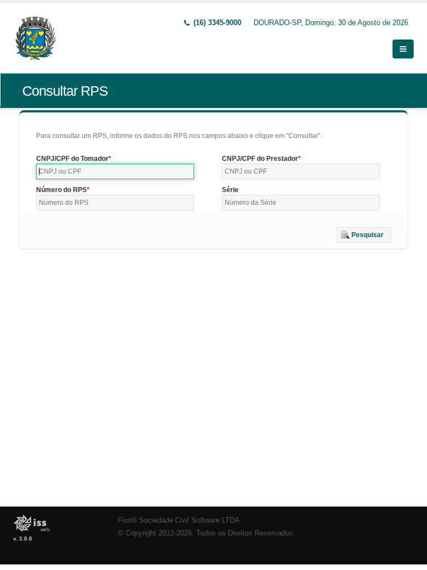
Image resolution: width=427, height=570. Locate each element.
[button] (364, 235)
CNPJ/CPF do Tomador (72, 159)
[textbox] (115, 171)
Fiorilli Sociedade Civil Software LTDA (179, 520)
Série (230, 190)
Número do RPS (61, 190)
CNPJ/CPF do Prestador (260, 159)
